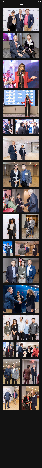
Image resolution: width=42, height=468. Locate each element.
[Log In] (39, 1)
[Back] (4, 1)
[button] (21, 4)
